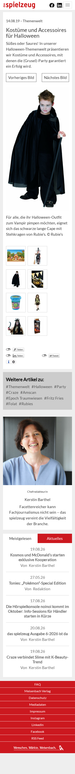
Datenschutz (37, 698)
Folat (12, 403)
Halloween (42, 386)
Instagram (38, 718)
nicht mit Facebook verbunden (8, 349)
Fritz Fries (54, 398)
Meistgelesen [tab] (20, 538)
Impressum (37, 711)
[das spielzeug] (19, 5)
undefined (8, 356)
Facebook (37, 731)
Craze (13, 392)
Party (61, 386)
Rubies (27, 403)
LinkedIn (38, 725)
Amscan (29, 392)
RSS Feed (37, 738)
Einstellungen (13, 362)
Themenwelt (19, 386)
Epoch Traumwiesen (25, 398)
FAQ (37, 684)
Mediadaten (37, 704)
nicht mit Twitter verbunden (44, 356)
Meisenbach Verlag (37, 691)
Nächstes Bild (55, 77)
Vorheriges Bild (21, 77)
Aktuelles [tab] (55, 538)
